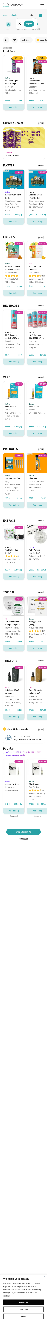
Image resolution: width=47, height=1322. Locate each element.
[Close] (44, 1276)
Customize (23, 1309)
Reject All (23, 1316)
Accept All (23, 1302)
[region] (23, 1298)
